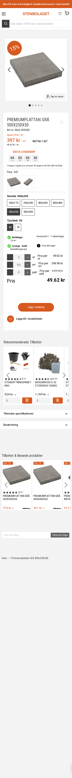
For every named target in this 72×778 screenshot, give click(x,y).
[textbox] (26, 535)
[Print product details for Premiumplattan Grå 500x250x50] (61, 122)
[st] (12, 400)
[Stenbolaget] (36, 14)
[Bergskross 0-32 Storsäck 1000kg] (49, 361)
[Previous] (9, 70)
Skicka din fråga (60, 535)
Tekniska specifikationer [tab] (36, 414)
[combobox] (36, 24)
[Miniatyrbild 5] (41, 105)
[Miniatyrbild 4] (38, 105)
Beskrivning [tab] (36, 425)
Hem (4, 558)
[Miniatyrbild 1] (30, 105)
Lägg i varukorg (36, 307)
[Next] (62, 70)
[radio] (14, 182)
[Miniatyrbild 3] (36, 105)
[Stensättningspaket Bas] (18, 361)
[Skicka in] (5, 24)
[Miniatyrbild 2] (33, 105)
